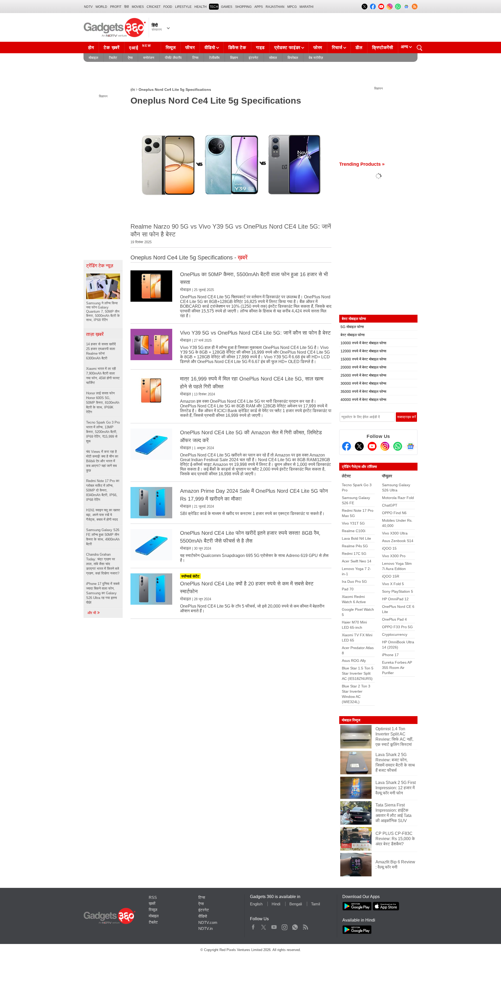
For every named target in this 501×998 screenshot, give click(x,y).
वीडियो (210, 47)
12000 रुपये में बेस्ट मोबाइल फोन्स (363, 351)
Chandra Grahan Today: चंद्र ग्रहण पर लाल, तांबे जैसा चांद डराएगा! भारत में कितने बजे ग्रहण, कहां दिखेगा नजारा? (102, 564)
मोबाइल (93, 58)
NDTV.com (207, 922)
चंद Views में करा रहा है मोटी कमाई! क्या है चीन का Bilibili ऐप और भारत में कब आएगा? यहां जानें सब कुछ (102, 461)
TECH (214, 7)
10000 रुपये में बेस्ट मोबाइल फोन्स (363, 343)
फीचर (190, 47)
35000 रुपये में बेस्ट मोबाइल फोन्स (363, 391)
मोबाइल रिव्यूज (351, 720)
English (256, 904)
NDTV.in (205, 928)
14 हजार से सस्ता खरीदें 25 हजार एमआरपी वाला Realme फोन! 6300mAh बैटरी (101, 351)
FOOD (167, 7)
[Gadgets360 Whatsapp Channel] (397, 446)
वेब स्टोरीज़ (316, 58)
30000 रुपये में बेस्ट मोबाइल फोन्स (363, 383)
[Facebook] (346, 446)
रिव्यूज (171, 47)
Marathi (306, 7)
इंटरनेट (253, 58)
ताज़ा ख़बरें (95, 334)
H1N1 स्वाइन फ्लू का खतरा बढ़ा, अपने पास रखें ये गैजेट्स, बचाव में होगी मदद (103, 514)
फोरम (317, 47)
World (101, 7)
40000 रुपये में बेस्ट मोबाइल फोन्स (363, 399)
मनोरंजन (148, 58)
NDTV (88, 7)
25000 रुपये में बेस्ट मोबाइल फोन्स (363, 375)
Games (226, 7)
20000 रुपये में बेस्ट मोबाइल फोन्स (363, 367)
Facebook (253, 926)
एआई (140, 47)
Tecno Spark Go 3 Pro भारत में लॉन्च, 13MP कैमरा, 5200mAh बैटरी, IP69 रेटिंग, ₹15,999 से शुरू (103, 431)
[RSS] (415, 6)
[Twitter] (359, 446)
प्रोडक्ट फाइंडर (287, 47)
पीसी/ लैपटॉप (173, 58)
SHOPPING (243, 7)
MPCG (292, 7)
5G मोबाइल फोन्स (352, 327)
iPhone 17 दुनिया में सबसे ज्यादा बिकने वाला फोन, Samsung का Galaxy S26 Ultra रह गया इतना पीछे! (103, 593)
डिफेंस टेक (237, 47)
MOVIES (138, 7)
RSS (153, 897)
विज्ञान (234, 58)
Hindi (276, 904)
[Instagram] (384, 446)
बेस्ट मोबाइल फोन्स (353, 335)
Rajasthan (275, 7)
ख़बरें (152, 903)
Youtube (274, 926)
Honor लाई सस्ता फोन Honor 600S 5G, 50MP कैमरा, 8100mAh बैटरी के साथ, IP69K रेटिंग (102, 402)
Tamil (315, 904)
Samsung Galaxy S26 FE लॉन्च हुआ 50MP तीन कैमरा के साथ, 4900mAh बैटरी (103, 537)
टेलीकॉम (214, 58)
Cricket (153, 7)
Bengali (295, 904)
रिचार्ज (337, 47)
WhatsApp (295, 926)
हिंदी (126, 7)
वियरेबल (293, 58)
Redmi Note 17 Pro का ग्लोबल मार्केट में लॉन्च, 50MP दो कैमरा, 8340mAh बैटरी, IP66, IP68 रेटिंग (102, 490)
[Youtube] (372, 446)
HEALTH (200, 7)
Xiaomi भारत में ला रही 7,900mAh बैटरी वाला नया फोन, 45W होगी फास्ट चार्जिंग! (103, 376)
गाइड (260, 47)
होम (91, 47)
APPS (258, 7)
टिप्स (195, 58)
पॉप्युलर (387, 476)
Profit (115, 7)
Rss (305, 926)
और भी (92, 613)
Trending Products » (362, 164)
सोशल (273, 58)
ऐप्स (130, 58)
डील (358, 47)
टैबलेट (113, 58)
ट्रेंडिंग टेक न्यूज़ (99, 265)
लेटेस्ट (346, 476)
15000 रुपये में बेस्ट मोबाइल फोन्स (363, 359)
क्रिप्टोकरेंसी (382, 47)
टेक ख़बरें (111, 47)
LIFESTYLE (183, 7)
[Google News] (410, 446)
